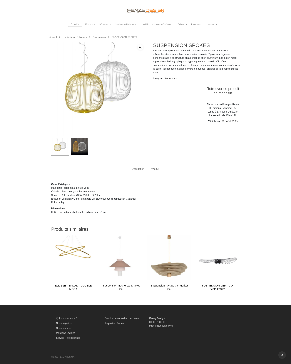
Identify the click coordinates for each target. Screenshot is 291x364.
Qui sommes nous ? (66, 318)
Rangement (196, 24)
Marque (211, 24)
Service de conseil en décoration (122, 318)
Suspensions (99, 37)
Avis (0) (155, 169)
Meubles (88, 24)
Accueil (53, 37)
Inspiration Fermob (115, 323)
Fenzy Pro (75, 24)
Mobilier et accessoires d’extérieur (157, 24)
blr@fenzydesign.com (161, 325)
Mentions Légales (65, 333)
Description (138, 169)
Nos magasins (64, 323)
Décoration (104, 24)
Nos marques (63, 328)
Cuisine (181, 24)
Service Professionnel (68, 338)
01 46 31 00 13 (230, 121)
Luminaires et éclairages (125, 24)
